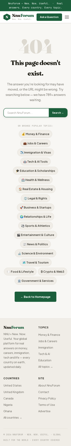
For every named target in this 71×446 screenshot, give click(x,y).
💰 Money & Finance (35, 134)
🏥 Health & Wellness (35, 180)
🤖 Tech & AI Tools (35, 161)
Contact (43, 392)
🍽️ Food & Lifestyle (20, 271)
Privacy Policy (47, 398)
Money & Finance (49, 334)
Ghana (7, 411)
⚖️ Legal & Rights (35, 198)
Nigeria (7, 405)
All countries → (12, 417)
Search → (58, 112)
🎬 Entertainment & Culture (35, 235)
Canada (8, 398)
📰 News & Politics (35, 244)
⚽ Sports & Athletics (35, 225)
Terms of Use (46, 405)
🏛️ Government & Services (36, 281)
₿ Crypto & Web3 (52, 271)
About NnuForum (49, 385)
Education (44, 360)
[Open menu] (67, 17)
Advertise (44, 411)
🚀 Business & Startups (35, 207)
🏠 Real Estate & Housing (36, 189)
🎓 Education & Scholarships (35, 170)
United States (12, 385)
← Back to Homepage (35, 297)
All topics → (45, 366)
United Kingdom (13, 392)
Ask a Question (49, 16)
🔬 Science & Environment (35, 253)
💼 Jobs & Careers (35, 143)
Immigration (45, 347)
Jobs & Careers (47, 341)
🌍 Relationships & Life (35, 216)
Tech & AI (44, 354)
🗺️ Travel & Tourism (35, 262)
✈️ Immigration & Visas (35, 152)
